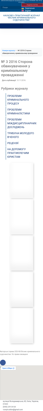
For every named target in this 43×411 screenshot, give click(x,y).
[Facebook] (3, 362)
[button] (21, 25)
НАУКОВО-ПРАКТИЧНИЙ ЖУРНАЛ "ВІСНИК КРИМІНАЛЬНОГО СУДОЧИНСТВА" (21, 17)
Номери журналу (8, 50)
